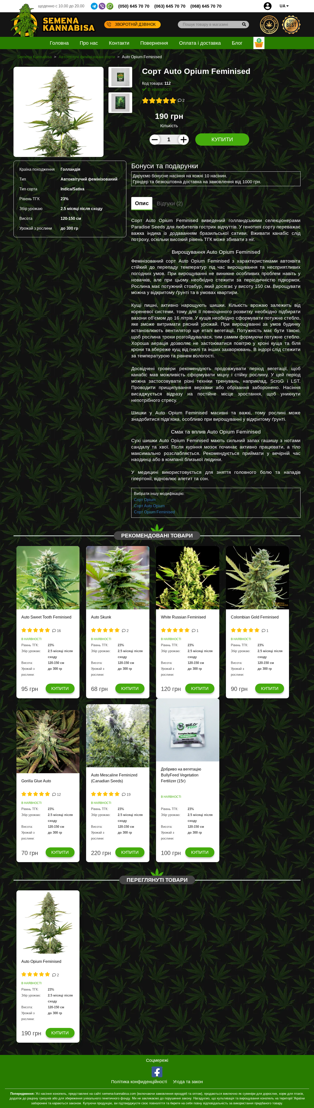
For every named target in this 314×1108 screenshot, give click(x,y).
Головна (59, 43)
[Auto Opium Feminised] (58, 112)
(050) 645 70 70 (133, 6)
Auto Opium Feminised (41, 961)
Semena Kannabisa (34, 57)
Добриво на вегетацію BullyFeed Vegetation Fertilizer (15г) (181, 775)
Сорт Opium (145, 500)
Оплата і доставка (200, 43)
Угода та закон (188, 1081)
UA (283, 6)
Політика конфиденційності (139, 1081)
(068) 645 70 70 (206, 6)
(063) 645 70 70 (169, 6)
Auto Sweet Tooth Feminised (46, 617)
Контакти (119, 43)
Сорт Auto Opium (149, 506)
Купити (222, 139)
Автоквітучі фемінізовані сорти (87, 57)
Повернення (154, 43)
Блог (237, 43)
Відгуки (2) (170, 203)
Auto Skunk (101, 617)
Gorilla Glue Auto (36, 781)
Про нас (89, 43)
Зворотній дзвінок (135, 24)
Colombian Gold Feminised (255, 617)
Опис (142, 203)
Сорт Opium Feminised (154, 512)
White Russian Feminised (183, 617)
